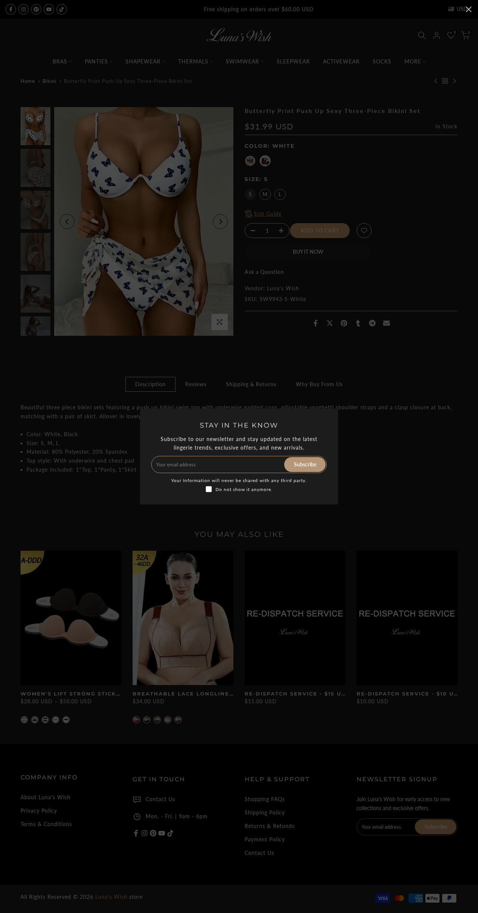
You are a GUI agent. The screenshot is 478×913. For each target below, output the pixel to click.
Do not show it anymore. (244, 489)
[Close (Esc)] (468, 9)
